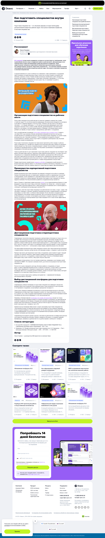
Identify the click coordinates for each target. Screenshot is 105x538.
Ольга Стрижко (24, 50)
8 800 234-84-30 (64, 495)
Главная (14, 12)
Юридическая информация (23, 512)
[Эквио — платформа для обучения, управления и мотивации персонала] (82, 486)
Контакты (62, 488)
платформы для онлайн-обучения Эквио (41, 298)
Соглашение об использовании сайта (42, 512)
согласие (7, 525)
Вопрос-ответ (64, 492)
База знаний (63, 490)
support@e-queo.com (34, 474)
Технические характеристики (34, 495)
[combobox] (18, 458)
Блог (18, 12)
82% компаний (18, 60)
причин (43, 182)
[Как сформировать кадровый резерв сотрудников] (52, 365)
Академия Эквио (20, 488)
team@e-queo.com (80, 497)
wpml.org (36, 535)
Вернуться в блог (52, 421)
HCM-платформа (34, 488)
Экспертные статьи (24, 12)
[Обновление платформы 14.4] (79, 400)
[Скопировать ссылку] (15, 37)
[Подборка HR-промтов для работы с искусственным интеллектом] (25, 400)
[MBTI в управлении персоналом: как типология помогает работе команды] (79, 365)
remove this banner (80, 535)
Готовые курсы (49, 495)
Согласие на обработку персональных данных (66, 512)
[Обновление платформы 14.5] (25, 365)
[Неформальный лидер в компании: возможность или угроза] (52, 400)
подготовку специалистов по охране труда (45, 132)
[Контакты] (89, 9)
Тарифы (47, 492)
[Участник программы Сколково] (85, 516)
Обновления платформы (19, 491)
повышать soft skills (40, 162)
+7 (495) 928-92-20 (80, 495)
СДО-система (34, 490)
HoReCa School (34, 492)
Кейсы (46, 488)
